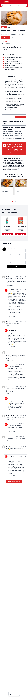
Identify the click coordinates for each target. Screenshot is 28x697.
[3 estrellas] (11, 248)
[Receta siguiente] (26, 201)
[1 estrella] (8, 248)
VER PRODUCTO (7, 234)
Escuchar (6, 37)
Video (9, 27)
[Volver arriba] (14, 693)
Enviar (15, 266)
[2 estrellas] (10, 248)
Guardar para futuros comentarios (16, 269)
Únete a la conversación (19, 37)
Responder (10, 285)
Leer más (9, 153)
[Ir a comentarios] (10, 693)
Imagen (4, 27)
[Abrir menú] (2, 2)
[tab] (12, 201)
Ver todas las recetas (14, 481)
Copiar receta (21, 117)
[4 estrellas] (13, 248)
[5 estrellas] (14, 248)
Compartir (5, 41)
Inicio (2, 9)
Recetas (7, 9)
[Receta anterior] (2, 201)
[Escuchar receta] (17, 693)
